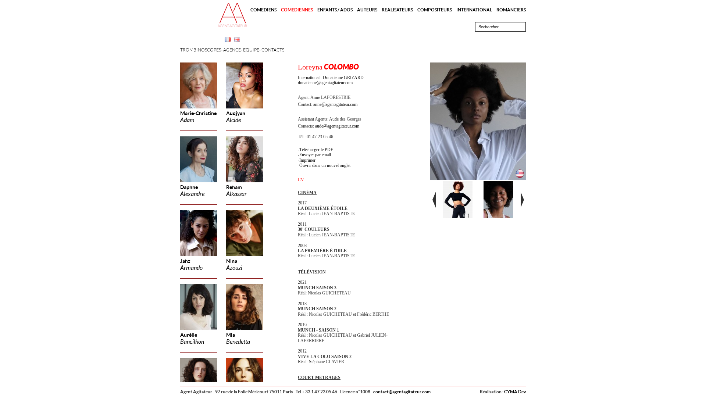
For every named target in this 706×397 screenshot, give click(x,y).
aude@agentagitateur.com (337, 126)
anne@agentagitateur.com (335, 104)
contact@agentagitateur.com (402, 391)
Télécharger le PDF (316, 149)
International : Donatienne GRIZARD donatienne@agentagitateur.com (331, 80)
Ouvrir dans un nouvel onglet (324, 165)
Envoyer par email (315, 154)
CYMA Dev (515, 391)
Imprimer (307, 160)
